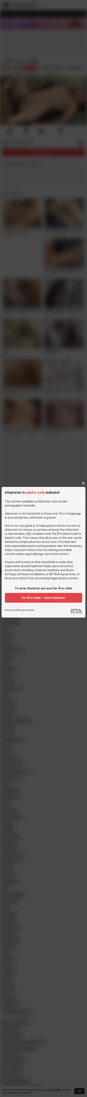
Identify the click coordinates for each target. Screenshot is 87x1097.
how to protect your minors (19, 610)
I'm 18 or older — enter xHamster (43, 597)
